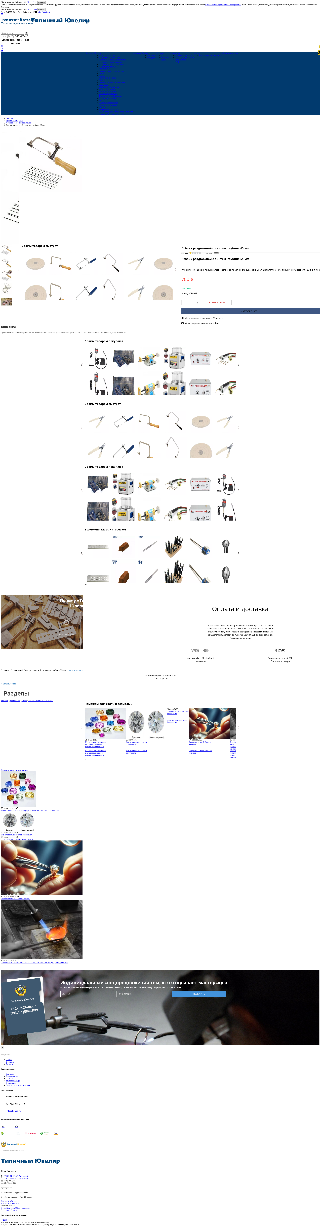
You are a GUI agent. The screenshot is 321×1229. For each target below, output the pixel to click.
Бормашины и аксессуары (110, 57)
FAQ (177, 62)
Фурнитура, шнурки (107, 98)
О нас (3, 1208)
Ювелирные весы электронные (112, 60)
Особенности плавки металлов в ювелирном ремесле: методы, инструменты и (34, 962)
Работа (224, 53)
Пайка (101, 80)
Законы (197, 53)
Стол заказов (180, 60)
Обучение (160, 53)
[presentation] (85, 584)
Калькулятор (232, 53)
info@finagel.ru (44, 12)
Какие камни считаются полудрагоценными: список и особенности (95, 744)
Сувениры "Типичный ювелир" (112, 114)
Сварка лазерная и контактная (112, 82)
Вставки (102, 107)
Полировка (103, 85)
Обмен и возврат (22, 1208)
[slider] (195, 253)
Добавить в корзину (250, 311)
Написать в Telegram (10, 1203)
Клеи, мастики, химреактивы (111, 71)
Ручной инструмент (107, 91)
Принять (41, 2)
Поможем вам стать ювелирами (14, 770)
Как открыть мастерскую (210, 55)
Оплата (9, 1060)
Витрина (90, 53)
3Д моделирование (107, 55)
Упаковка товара (13, 1081)
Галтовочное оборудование (110, 62)
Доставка (10, 1062)
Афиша (145, 53)
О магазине (11, 1083)
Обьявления (175, 53)
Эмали (102, 100)
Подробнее (32, 2)
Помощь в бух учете (183, 55)
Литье (101, 73)
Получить (199, 993)
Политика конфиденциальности (12, 1150)
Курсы (163, 60)
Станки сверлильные (108, 94)
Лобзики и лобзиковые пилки (18, 123)
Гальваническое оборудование (112, 64)
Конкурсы (151, 57)
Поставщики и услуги (184, 57)
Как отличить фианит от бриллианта (136, 743)
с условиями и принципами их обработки (223, 5)
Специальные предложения (18, 1085)
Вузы (163, 55)
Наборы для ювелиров (108, 109)
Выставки (151, 55)
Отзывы (9, 1078)
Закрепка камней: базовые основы (200, 743)
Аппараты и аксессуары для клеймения (116, 112)
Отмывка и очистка (107, 78)
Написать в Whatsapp (10, 1201)
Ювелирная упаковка (108, 105)
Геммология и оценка (108, 66)
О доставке (6, 1210)
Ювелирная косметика (108, 103)
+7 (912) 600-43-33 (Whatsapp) (15, 1178)
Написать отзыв (75, 670)
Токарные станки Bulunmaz (110, 96)
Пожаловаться (12, 1076)
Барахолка (137, 53)
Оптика (102, 75)
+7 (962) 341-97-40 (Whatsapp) (15, 1176)
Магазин (97, 53)
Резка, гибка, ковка (107, 89)
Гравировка (104, 69)
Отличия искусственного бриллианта (177, 712)
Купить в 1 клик (217, 303)
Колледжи (165, 57)
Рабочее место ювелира (109, 87)
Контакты (10, 1074)
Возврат (9, 1064)
